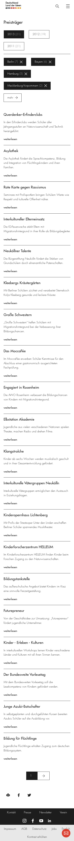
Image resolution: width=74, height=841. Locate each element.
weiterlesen (10, 139)
